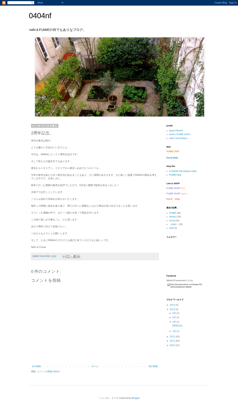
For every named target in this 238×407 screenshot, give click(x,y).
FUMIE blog (175, 175)
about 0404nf (176, 130)
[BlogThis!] (68, 256)
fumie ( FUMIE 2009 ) (180, 134)
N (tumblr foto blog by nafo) (183, 171)
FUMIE (172, 213)
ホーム (94, 366)
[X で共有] (71, 256)
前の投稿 (153, 366)
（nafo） (173, 224)
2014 (173, 305)
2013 (173, 309)
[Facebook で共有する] (75, 256)
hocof (172, 220)
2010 (173, 345)
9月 (174, 313)
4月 (174, 322)
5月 (174, 317)
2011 (173, 341)
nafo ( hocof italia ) (178, 138)
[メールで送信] (64, 256)
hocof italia (172, 157)
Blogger (136, 398)
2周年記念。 (178, 325)
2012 (173, 336)
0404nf (40, 16)
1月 (174, 331)
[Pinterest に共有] (78, 256)
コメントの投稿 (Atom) (48, 371)
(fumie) (172, 216)
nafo (171, 228)
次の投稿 (36, 366)
